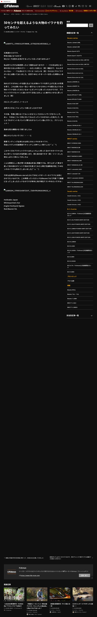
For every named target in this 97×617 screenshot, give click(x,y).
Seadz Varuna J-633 (74, 204)
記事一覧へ (84, 575)
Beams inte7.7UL (73, 112)
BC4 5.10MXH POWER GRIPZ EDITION (79, 229)
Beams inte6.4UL (73, 108)
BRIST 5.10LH (71, 303)
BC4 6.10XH (71, 246)
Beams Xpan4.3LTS (73, 51)
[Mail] (83, 6)
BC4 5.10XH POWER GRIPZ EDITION (78, 237)
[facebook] (73, 6)
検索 (68, 21)
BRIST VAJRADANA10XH (75, 182)
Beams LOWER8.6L (73, 90)
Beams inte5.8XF (72, 104)
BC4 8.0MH (70, 257)
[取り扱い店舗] (79, 6)
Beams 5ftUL (71, 290)
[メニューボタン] (90, 6)
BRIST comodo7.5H (73, 174)
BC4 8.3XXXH (71, 261)
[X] (67, 6)
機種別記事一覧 (73, 33)
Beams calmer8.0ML (73, 42)
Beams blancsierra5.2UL (75, 77)
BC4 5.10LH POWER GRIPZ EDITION (78, 224)
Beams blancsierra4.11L (75, 73)
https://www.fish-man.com (30, 575)
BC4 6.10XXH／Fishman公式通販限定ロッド (79, 251)
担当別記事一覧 (73, 315)
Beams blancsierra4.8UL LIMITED (78, 64)
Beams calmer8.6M (73, 47)
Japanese (7, 1)
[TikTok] (76, 6)
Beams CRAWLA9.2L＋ (74, 134)
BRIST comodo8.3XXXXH (75, 178)
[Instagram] (70, 6)
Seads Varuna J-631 (74, 196)
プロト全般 (70, 281)
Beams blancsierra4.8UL (75, 69)
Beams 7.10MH (72, 298)
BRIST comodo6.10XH (74, 169)
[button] (92, 578)
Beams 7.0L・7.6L (32, 32)
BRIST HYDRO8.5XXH (74, 143)
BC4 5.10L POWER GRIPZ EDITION (78, 220)
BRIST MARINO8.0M (73, 147)
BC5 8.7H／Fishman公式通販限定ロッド (79, 266)
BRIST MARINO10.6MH (74, 156)
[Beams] (29, 6)
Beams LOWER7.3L (73, 86)
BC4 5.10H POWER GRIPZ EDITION (78, 233)
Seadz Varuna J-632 (74, 200)
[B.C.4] (47, 6)
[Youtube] (63, 6)
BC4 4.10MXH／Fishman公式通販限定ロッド (79, 214)
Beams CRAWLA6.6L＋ (74, 125)
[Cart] (86, 6)
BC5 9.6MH (70, 272)
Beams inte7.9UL (73, 117)
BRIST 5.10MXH (72, 307)
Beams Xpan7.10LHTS (74, 56)
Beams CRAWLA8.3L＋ (74, 130)
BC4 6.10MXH (71, 242)
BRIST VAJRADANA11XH (75, 187)
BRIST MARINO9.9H (73, 152)
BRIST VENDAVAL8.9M (74, 161)
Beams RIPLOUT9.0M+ (74, 99)
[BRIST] (36, 6)
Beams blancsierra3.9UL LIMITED (78, 60)
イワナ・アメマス (20, 32)
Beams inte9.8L (72, 121)
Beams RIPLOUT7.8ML (74, 95)
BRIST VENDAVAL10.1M (74, 165)
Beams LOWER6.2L (73, 82)
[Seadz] (57, 6)
